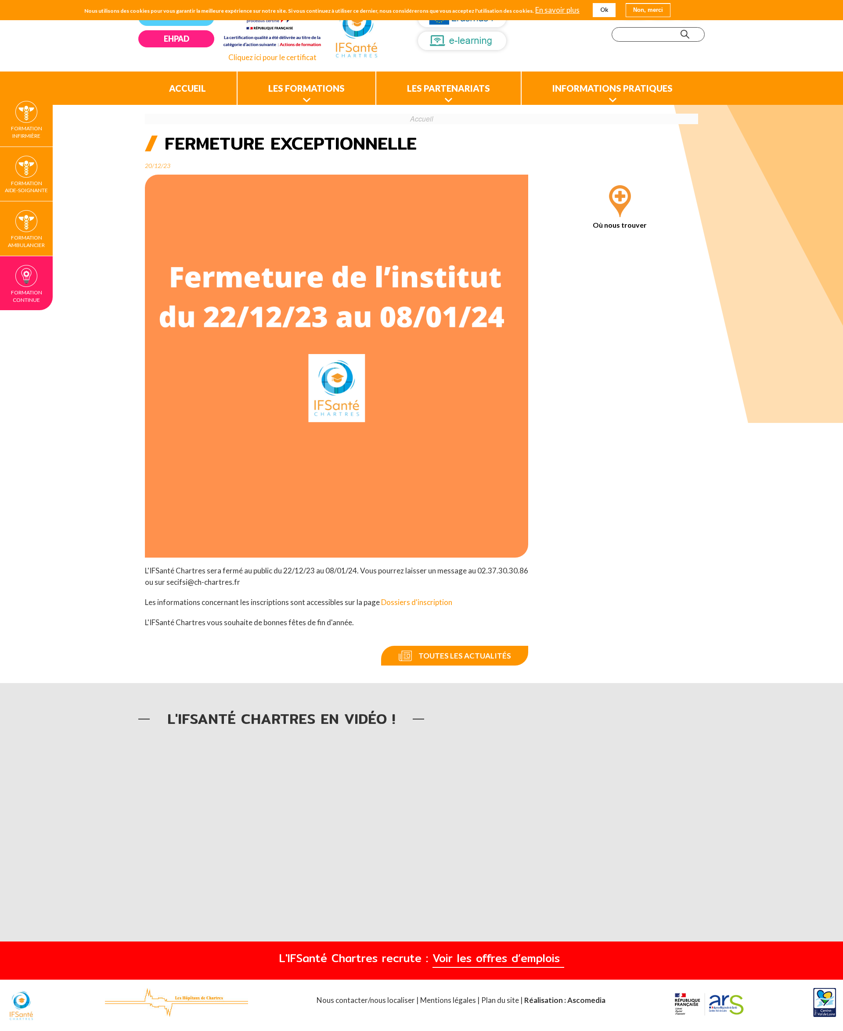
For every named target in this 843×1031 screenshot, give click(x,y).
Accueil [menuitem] (187, 88)
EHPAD (176, 38)
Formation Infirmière (26, 132)
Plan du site (500, 1000)
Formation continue (26, 296)
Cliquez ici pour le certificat (272, 57)
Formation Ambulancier (26, 241)
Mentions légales (448, 1000)
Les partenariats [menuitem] (448, 88)
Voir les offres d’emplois (498, 958)
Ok (604, 9)
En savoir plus (557, 10)
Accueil (421, 118)
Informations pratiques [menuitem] (612, 88)
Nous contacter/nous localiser (366, 1000)
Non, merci (648, 10)
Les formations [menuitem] (306, 88)
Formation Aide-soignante (26, 187)
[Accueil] (356, 33)
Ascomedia (586, 1000)
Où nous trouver (620, 225)
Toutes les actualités (464, 655)
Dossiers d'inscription (416, 602)
